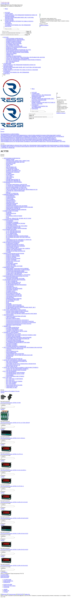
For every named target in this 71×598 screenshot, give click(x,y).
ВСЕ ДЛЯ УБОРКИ (11, 383)
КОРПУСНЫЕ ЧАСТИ (11, 366)
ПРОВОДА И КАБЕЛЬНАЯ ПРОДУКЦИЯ (16, 47)
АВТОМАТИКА (10, 297)
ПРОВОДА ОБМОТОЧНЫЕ (13, 256)
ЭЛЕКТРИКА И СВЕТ (11, 387)
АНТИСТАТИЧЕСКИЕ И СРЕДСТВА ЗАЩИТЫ (18, 248)
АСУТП (8, 183)
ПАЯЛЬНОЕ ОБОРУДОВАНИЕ (14, 43)
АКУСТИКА (9, 175)
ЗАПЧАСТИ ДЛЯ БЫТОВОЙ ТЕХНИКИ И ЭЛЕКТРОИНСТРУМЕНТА (23, 59)
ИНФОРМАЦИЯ (5, 577)
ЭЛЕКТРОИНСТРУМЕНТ (12, 247)
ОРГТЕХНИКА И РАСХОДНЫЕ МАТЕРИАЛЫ (17, 338)
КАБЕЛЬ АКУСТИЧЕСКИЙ (13, 261)
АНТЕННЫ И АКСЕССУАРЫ (13, 333)
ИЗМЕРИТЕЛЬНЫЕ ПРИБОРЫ (13, 41)
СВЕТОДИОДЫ (10, 177)
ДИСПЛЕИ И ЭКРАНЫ (12, 362)
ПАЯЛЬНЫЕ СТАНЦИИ (12, 222)
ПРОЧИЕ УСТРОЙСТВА (8, 147)
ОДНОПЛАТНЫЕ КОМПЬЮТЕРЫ (14, 348)
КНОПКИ (8, 214)
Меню (6, 8)
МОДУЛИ (8, 357)
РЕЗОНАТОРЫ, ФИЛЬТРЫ (12, 172)
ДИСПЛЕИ (9, 178)
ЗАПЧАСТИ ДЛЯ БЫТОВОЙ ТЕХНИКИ (16, 370)
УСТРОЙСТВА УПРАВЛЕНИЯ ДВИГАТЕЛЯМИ (33, 145)
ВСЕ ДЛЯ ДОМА (10, 62)
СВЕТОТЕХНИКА (10, 317)
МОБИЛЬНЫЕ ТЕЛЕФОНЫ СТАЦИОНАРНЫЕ (18, 269)
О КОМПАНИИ (7, 63)
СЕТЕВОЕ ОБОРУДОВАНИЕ (13, 336)
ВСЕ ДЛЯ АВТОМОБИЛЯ (12, 61)
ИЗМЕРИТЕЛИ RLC (11, 200)
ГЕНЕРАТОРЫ (9, 198)
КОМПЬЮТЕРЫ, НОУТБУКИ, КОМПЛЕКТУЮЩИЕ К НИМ (21, 335)
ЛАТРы (8, 238)
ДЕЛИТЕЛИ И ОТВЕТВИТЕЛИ (14, 273)
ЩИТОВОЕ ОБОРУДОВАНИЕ (13, 324)
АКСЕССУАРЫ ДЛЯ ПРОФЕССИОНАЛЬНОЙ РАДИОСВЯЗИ (21, 313)
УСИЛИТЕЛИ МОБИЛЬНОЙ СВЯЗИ (15, 271)
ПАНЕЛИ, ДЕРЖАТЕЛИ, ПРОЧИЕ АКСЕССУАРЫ (18, 218)
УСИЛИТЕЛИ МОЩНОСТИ (13, 283)
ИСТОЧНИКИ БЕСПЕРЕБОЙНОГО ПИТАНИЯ (18, 342)
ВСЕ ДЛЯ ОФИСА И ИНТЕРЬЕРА (14, 378)
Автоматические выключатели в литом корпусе (17, 319)
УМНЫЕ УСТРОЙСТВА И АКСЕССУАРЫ (16, 331)
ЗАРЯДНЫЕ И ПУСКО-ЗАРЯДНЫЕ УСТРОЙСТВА (18, 239)
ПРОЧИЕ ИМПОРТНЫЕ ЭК (13, 179)
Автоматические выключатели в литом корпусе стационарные (21, 322)
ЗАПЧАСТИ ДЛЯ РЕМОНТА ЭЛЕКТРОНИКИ (17, 58)
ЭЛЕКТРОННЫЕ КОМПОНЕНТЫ (14, 38)
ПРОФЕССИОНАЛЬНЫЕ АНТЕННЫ (15, 312)
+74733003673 (4, 572)
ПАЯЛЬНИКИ (9, 220)
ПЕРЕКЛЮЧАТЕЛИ (11, 213)
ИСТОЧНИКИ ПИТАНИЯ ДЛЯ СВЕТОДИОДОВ (18, 237)
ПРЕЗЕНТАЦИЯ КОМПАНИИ (12, 17)
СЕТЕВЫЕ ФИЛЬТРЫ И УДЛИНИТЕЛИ (16, 346)
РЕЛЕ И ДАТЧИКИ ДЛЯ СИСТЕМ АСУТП (16, 188)
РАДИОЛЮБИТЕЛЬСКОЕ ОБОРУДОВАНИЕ (17, 51)
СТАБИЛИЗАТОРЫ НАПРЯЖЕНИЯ (15, 341)
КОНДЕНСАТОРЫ (10, 163)
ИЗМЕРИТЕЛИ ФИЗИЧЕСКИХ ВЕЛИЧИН (16, 205)
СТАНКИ (8, 252)
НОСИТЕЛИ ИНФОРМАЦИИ (13, 340)
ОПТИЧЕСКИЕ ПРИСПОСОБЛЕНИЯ (15, 246)
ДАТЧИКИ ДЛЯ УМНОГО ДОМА (14, 330)
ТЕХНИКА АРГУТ (10, 291)
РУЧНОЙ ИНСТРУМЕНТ (12, 243)
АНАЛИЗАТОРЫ (10, 202)
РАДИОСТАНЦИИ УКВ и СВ (13, 282)
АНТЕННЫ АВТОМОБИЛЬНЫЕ (14, 288)
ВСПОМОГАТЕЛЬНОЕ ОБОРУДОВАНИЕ (16, 228)
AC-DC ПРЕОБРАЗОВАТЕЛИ (13, 230)
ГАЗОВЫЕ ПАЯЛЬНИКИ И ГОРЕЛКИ (15, 223)
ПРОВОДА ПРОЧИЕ (11, 257)
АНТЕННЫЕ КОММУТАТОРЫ (14, 296)
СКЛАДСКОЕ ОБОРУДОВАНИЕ (14, 385)
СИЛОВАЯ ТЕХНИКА (11, 343)
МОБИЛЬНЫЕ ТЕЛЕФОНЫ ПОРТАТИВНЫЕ (17, 268)
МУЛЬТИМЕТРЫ (10, 195)
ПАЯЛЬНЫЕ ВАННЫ (11, 224)
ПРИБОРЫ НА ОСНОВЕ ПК (13, 208)
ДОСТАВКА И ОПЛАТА (27, 21)
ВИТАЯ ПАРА (9, 262)
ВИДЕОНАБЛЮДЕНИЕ (12, 277)
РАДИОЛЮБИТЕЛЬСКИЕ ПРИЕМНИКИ (16, 284)
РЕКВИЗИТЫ (27, 15)
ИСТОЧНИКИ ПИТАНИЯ (12, 44)
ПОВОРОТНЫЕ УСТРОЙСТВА (14, 294)
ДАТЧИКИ (8, 173)
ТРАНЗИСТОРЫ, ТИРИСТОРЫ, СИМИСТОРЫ (17, 160)
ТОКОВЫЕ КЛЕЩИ (11, 204)
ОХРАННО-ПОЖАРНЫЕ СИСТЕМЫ (15, 278)
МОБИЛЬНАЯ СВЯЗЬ (11, 48)
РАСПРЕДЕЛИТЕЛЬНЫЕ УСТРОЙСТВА (55, 145)
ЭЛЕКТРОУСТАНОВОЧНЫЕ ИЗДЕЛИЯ (16, 316)
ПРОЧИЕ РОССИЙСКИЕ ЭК (13, 180)
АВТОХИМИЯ (9, 375)
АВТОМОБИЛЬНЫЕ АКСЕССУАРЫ (15, 373)
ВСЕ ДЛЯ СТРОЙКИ (11, 382)
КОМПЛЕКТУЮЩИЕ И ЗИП (13, 227)
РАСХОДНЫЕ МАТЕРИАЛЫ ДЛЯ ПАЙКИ (16, 225)
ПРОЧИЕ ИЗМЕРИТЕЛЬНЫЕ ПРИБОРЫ (16, 209)
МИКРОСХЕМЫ (10, 159)
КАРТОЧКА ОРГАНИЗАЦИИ (33, 67)
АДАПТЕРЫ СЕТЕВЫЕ (12, 234)
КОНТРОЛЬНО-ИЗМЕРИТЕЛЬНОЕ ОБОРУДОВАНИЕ (19, 207)
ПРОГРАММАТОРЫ (11, 352)
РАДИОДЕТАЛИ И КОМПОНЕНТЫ (15, 306)
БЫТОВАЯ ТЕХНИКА (11, 345)
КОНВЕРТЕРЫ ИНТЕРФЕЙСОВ (14, 358)
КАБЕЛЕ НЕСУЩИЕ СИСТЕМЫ (14, 266)
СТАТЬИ (5, 591)
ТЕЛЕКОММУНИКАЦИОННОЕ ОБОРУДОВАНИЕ (18, 337)
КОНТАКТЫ (6, 73)
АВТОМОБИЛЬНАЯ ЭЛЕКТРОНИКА (15, 372)
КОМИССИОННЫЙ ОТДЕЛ (13, 308)
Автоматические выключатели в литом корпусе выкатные (20, 321)
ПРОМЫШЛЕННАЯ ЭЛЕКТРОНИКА (15, 39)
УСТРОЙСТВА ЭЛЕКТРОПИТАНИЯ (58, 146)
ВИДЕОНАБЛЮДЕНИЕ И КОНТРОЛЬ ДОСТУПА (18, 49)
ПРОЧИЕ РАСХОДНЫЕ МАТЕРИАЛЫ (15, 251)
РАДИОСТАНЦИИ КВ (11, 281)
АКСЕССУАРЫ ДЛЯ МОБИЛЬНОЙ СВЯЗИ (17, 272)
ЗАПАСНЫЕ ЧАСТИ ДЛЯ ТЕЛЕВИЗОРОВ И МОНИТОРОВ (21, 363)
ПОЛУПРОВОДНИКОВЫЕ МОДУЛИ (15, 162)
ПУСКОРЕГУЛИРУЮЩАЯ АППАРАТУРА (11, 145)
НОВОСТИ (34, 15)
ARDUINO (8, 350)
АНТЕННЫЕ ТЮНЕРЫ (12, 289)
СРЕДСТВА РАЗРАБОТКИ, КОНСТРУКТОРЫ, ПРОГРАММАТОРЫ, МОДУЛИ (25, 57)
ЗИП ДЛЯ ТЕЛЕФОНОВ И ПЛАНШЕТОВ (16, 361)
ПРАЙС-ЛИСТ (23, 17)
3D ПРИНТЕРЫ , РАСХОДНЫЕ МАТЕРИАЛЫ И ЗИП (19, 355)
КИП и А (8, 192)
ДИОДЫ (8, 165)
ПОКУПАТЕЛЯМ (7, 68)
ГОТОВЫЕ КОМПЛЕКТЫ (12, 327)
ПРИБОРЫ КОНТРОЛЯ (12, 203)
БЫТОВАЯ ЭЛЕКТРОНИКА (13, 318)
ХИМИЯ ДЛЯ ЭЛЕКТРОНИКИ (13, 249)
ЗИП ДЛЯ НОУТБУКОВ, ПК (13, 365)
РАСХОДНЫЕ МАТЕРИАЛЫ (13, 293)
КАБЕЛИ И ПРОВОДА (11, 292)
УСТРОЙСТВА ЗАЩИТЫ (12, 169)
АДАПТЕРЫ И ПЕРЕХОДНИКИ (14, 215)
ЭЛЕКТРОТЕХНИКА (11, 53)
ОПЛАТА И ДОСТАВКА (9, 585)
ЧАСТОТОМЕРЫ (10, 199)
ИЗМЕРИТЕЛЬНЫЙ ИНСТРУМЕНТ (15, 244)
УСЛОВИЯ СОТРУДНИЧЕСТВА (13, 25)
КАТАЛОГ (6, 37)
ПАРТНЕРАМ (6, 71)
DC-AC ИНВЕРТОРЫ (11, 233)
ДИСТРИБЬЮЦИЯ (19, 15)
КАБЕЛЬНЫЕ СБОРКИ (12, 263)
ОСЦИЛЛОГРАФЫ (10, 197)
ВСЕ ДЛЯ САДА (10, 380)
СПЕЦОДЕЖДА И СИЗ (12, 386)
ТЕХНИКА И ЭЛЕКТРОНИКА (13, 56)
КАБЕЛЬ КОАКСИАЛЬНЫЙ (13, 258)
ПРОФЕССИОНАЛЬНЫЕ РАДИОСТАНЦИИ (17, 311)
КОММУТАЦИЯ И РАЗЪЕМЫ (13, 42)
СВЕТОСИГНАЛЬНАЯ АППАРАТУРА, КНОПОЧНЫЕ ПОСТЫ (33, 146)
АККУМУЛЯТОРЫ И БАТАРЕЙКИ (14, 241)
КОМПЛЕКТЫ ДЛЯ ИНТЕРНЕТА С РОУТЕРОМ (18, 274)
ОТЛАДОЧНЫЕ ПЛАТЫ (12, 351)
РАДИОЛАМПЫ (10, 174)
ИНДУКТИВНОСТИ (11, 167)
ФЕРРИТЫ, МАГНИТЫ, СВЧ (13, 170)
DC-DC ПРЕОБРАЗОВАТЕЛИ (13, 232)
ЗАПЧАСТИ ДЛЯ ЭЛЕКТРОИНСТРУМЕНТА (17, 368)
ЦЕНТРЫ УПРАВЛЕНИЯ (12, 328)
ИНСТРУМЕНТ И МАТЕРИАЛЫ (14, 46)
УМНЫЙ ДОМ (9, 54)
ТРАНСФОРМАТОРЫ (11, 168)
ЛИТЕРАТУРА (9, 356)
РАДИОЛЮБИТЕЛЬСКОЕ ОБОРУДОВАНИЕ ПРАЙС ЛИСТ (21, 307)
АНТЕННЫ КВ (10, 286)
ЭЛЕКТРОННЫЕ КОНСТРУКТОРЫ (15, 353)
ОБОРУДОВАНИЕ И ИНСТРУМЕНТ (15, 376)
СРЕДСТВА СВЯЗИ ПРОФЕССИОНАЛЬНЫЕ (17, 52)
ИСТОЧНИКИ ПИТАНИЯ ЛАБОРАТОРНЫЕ (17, 236)
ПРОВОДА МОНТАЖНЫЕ (12, 254)
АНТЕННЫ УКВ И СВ (11, 287)
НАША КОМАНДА (10, 15)
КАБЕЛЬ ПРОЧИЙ (10, 264)
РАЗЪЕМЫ (8, 212)
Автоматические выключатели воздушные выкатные (18, 323)
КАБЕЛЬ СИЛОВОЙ (11, 259)
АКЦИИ (5, 589)
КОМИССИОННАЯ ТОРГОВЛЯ (13, 21)
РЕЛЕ (7, 217)
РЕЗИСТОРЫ (9, 164)
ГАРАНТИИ (8, 22)
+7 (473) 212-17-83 (5, 2)
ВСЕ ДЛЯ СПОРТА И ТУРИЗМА (14, 381)
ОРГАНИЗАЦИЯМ (8, 66)
